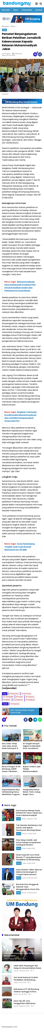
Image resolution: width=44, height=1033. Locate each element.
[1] (35, 54)
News (4, 30)
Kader (20, 697)
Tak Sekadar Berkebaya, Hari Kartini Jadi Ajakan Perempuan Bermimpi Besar (29, 827)
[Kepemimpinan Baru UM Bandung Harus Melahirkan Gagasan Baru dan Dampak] (11, 781)
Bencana (14, 694)
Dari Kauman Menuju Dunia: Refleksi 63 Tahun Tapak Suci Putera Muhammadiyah (29, 813)
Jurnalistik (9, 697)
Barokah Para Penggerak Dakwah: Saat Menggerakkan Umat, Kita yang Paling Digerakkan (27, 888)
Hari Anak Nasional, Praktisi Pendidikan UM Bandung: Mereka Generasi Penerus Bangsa (26, 978)
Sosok (19, 863)
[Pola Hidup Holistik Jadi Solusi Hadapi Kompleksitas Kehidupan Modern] (8, 844)
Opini (18, 819)
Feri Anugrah (6, 53)
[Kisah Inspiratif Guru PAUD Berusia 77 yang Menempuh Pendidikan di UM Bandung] (8, 859)
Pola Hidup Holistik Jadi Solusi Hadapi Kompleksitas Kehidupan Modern (28, 842)
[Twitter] (30, 720)
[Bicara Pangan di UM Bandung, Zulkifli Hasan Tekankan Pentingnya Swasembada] (11, 758)
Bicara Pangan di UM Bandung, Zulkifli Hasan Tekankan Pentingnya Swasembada (11, 769)
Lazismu (31, 697)
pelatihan (19, 700)
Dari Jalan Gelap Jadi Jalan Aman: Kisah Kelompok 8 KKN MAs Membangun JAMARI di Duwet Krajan (11, 746)
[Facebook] (26, 720)
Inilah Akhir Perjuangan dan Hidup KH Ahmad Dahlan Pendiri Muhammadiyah (28, 967)
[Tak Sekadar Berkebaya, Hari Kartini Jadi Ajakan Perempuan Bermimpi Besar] (8, 830)
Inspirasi (15, 704)
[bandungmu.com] (17, 3)
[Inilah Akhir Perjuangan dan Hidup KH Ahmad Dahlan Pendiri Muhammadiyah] (7, 968)
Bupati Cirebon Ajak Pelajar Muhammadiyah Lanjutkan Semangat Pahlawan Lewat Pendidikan (32, 769)
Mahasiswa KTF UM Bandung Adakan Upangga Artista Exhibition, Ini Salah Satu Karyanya (26, 990)
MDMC (7, 700)
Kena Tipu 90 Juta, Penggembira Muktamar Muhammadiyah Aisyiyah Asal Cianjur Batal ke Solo (27, 1002)
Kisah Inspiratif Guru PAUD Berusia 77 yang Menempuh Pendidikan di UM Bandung (28, 857)
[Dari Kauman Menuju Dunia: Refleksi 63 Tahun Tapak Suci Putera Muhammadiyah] (8, 815)
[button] (36, 3)
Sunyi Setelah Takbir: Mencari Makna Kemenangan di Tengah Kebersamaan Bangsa (29, 873)
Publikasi (31, 700)
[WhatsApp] (40, 720)
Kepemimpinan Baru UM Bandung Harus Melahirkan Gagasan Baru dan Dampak (11, 792)
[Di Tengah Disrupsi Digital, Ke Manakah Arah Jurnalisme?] (32, 735)
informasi (27, 694)
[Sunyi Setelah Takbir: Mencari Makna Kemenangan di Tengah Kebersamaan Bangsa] (8, 874)
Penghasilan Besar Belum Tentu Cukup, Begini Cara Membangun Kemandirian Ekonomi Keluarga (32, 792)
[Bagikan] (40, 54)
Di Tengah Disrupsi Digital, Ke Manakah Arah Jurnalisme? (31, 746)
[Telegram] (35, 720)
